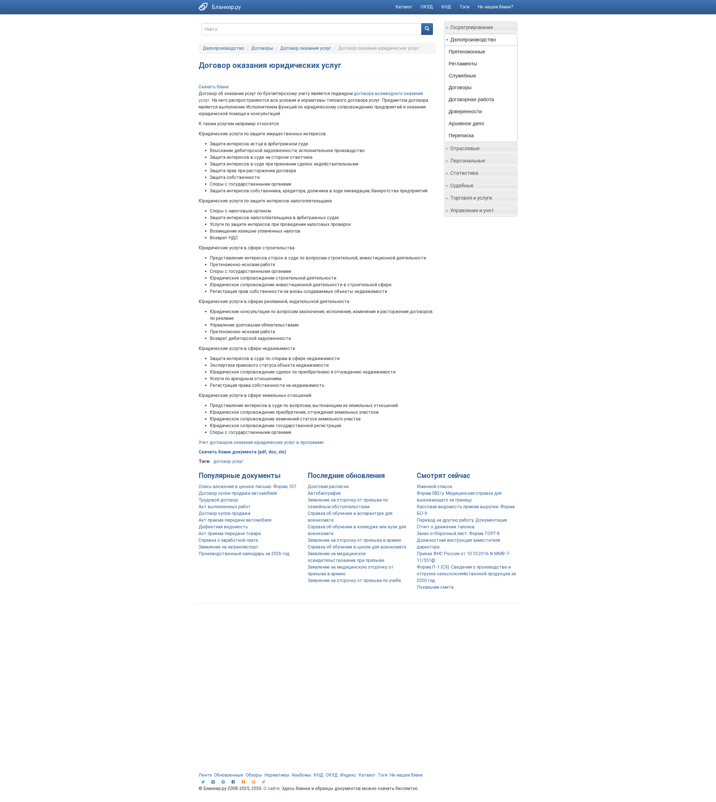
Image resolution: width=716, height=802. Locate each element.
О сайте (271, 788)
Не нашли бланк (406, 775)
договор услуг (228, 461)
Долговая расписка (328, 486)
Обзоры (254, 775)
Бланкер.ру (226, 7)
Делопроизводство (223, 48)
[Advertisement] (358, 652)
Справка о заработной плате (228, 540)
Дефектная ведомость (223, 526)
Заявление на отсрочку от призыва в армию (354, 540)
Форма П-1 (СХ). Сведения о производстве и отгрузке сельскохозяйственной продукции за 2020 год (466, 573)
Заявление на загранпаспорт (228, 547)
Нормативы (276, 775)
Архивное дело (466, 123)
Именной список (434, 486)
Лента (205, 775)
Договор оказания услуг (305, 48)
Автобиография (324, 493)
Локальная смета (435, 587)
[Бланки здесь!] (205, 6)
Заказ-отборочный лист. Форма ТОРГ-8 (458, 533)
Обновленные (228, 775)
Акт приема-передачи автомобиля (235, 520)
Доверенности (465, 111)
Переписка (461, 135)
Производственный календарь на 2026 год (244, 553)
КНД (446, 7)
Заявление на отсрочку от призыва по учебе (354, 580)
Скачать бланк (214, 86)
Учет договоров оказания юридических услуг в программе (261, 442)
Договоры (262, 48)
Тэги (464, 7)
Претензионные (467, 52)
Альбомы (301, 775)
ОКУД (427, 7)
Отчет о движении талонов (446, 526)
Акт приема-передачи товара (230, 533)
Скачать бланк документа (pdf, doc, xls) (242, 452)
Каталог (403, 7)
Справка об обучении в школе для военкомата (357, 547)
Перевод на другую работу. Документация (462, 520)
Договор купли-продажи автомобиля (238, 493)
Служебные (462, 76)
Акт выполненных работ (225, 506)
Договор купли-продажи (224, 513)
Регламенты (463, 64)
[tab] (481, 27)
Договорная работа (471, 99)
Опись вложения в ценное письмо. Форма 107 (247, 486)
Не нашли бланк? (495, 7)
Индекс (348, 775)
